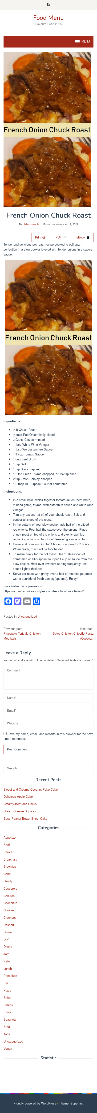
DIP (6, 939)
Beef (7, 844)
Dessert (9, 924)
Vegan (8, 1048)
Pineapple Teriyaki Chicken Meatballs (22, 633)
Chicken (9, 895)
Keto (7, 961)
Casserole (10, 888)
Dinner (8, 932)
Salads (8, 1005)
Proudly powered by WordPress (34, 1103)
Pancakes (10, 975)
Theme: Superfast (71, 1103)
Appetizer (10, 837)
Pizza (7, 990)
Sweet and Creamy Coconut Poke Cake (31, 789)
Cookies (9, 910)
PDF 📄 (61, 237)
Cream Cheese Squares (20, 811)
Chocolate (10, 903)
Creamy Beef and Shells (20, 803)
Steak (8, 1026)
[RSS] (48, 5)
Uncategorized (27, 616)
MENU (85, 41)
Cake (7, 873)
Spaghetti (10, 1019)
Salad (7, 997)
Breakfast (10, 859)
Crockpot (10, 917)
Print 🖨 (40, 237)
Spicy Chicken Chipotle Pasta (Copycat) (73, 633)
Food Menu (48, 18)
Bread (8, 852)
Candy (8, 881)
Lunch (8, 968)
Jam (6, 954)
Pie (6, 983)
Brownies (10, 866)
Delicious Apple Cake (18, 796)
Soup (7, 1012)
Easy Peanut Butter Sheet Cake (25, 818)
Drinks (8, 946)
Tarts (7, 1034)
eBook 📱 (83, 237)
